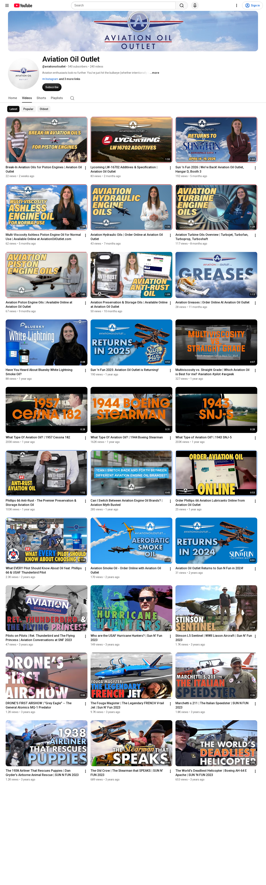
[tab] (12, 98)
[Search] (181, 5)
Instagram (51, 79)
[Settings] (236, 5)
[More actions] (85, 168)
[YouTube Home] (23, 5)
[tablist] (133, 98)
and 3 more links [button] (69, 79)
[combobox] (124, 5)
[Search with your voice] (195, 5)
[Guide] (7, 5)
